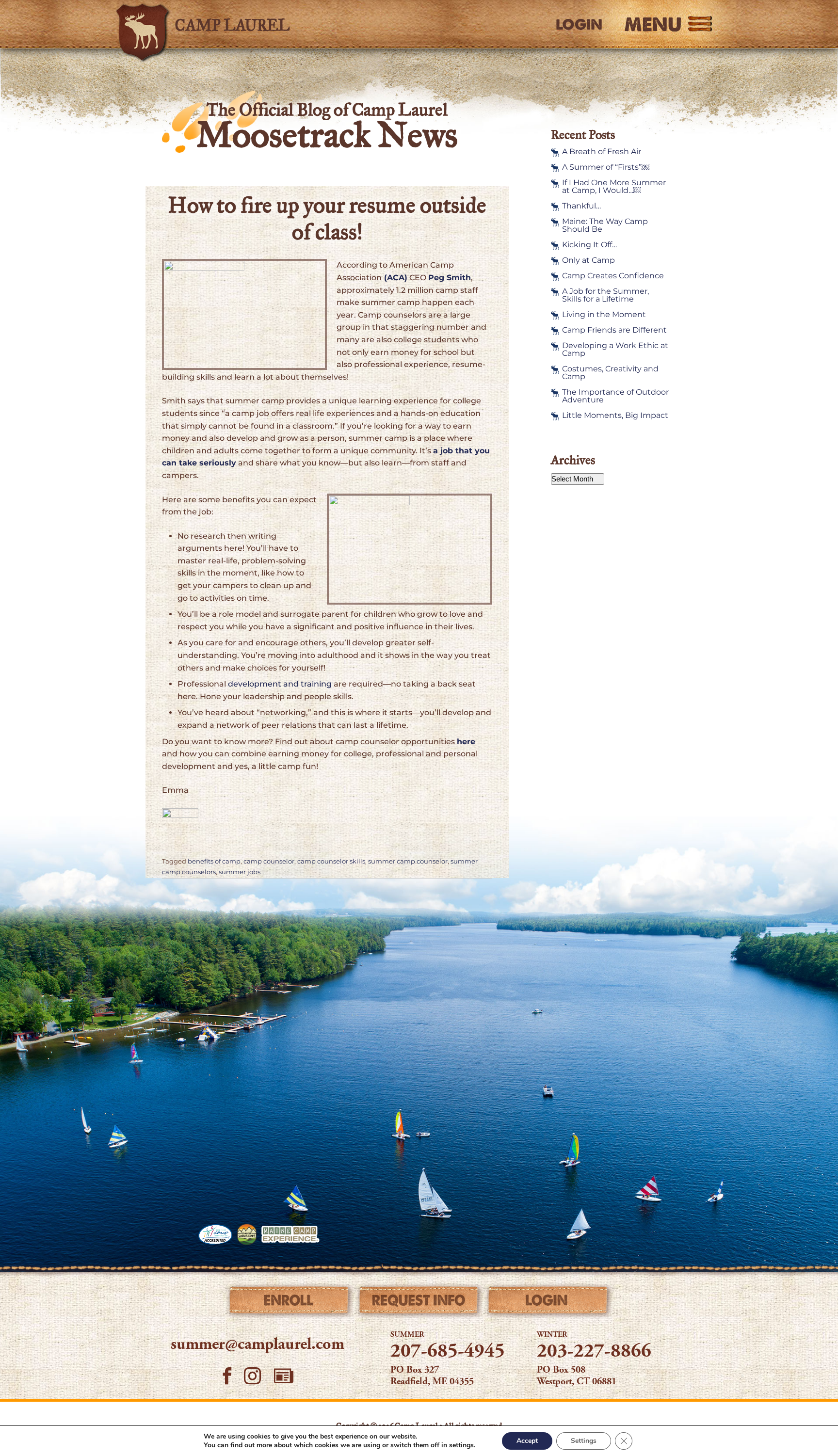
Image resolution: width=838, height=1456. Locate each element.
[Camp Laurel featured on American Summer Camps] (247, 1234)
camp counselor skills (331, 861)
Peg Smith (449, 277)
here (466, 741)
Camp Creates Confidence (613, 276)
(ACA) (394, 277)
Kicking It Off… (589, 245)
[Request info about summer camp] (419, 1302)
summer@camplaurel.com (257, 1345)
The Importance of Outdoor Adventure (615, 396)
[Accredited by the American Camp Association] (215, 1234)
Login (579, 25)
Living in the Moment (604, 315)
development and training (280, 683)
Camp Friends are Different (614, 330)
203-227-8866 (594, 1352)
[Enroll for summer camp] (290, 1302)
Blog (284, 1376)
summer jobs (239, 872)
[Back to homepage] (252, 24)
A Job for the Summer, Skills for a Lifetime (605, 295)
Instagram (253, 1376)
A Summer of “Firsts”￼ (605, 167)
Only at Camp (588, 260)
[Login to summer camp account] (548, 1302)
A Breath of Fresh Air (601, 152)
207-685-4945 (447, 1352)
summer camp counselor (408, 861)
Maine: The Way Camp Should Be (605, 225)
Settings (583, 1440)
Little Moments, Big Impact (615, 415)
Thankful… (581, 206)
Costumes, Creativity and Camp (610, 373)
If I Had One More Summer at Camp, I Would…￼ (614, 186)
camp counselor (268, 861)
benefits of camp (214, 861)
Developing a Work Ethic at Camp (615, 349)
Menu (653, 24)
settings (461, 1445)
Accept (527, 1440)
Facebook (227, 1376)
